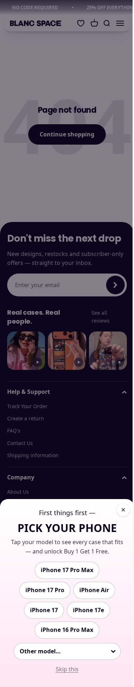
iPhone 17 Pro (44, 590)
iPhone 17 (44, 610)
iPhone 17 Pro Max (67, 570)
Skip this (67, 669)
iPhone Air (94, 590)
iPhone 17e (88, 610)
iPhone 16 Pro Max (67, 630)
